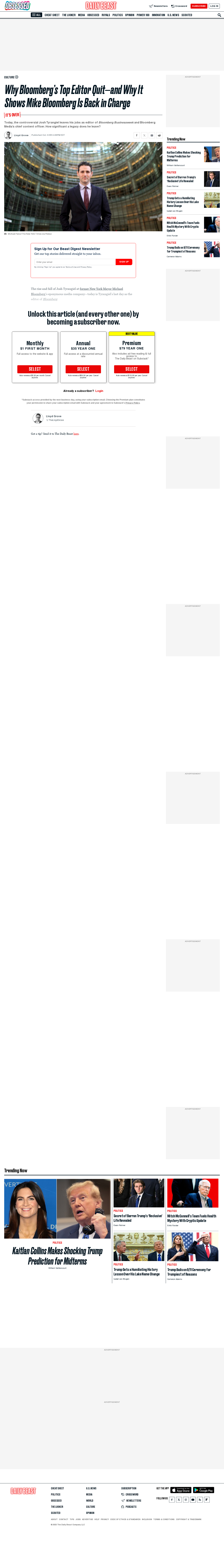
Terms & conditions (163, 1519)
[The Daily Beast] (101, 6)
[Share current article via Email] (152, 135)
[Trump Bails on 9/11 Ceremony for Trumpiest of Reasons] (212, 256)
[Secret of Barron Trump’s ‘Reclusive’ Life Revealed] (212, 185)
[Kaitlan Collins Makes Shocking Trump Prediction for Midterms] (212, 161)
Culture (90, 1506)
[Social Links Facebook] (172, 1500)
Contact (63, 1519)
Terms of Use (71, 267)
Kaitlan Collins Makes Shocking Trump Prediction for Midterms (57, 1256)
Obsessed (93, 15)
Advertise (87, 1519)
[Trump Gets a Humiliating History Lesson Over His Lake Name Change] (212, 206)
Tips (72, 1519)
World (89, 1500)
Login (99, 391)
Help (96, 1519)
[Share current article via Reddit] (159, 135)
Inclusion (147, 1519)
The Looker (69, 15)
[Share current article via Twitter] (144, 135)
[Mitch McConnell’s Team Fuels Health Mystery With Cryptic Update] (212, 231)
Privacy (105, 1519)
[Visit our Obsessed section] (28, 6)
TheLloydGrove (56, 420)
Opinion (129, 15)
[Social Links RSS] (200, 1500)
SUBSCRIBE (199, 6)
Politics (118, 15)
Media (81, 15)
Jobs (78, 1519)
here (76, 433)
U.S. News (173, 15)
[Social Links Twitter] (179, 1500)
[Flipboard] (206, 1500)
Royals (106, 15)
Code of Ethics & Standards (125, 1519)
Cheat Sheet (52, 15)
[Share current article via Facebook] (137, 135)
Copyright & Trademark (189, 1519)
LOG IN (214, 6)
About (54, 1519)
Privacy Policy (86, 267)
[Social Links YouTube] (193, 1500)
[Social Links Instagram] (186, 1500)
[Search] (219, 15)
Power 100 (143, 15)
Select (35, 369)
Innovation (158, 15)
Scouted (186, 15)
